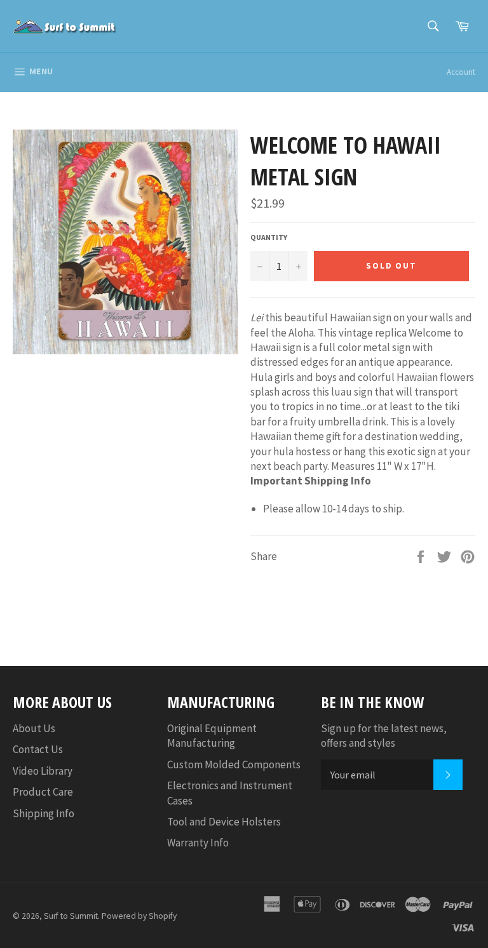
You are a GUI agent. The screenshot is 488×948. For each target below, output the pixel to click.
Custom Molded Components (234, 764)
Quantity (268, 237)
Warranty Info (198, 843)
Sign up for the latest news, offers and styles (384, 735)
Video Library (42, 771)
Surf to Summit (71, 916)
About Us (34, 728)
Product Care (43, 792)
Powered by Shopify (139, 916)
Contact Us (38, 749)
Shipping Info (43, 813)
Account (461, 72)
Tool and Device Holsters (224, 822)
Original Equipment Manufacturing (212, 735)
